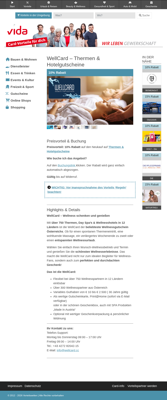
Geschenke (151, 6)
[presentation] (49, 105)
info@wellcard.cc (68, 350)
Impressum (15, 386)
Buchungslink (67, 165)
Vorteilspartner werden (142, 386)
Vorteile (27, 6)
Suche (146, 15)
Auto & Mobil (130, 6)
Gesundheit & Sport (104, 6)
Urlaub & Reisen (48, 6)
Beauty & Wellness (75, 6)
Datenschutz (33, 386)
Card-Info (118, 386)
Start (12, 6)
